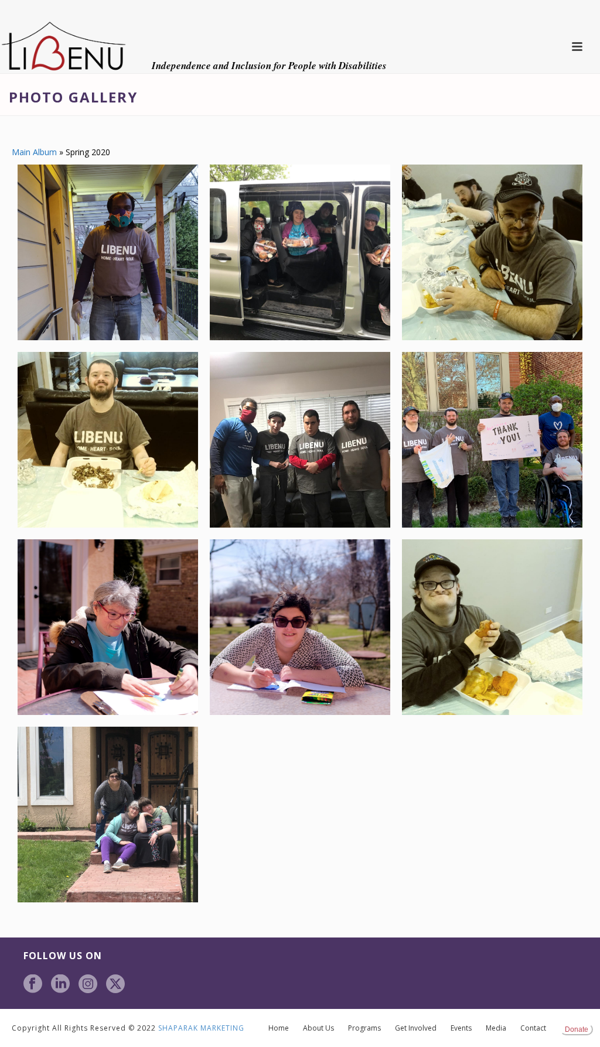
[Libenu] (63, 46)
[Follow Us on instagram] (88, 984)
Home (278, 1028)
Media (496, 1028)
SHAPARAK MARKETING (201, 1028)
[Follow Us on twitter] (115, 984)
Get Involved (416, 1028)
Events (461, 1028)
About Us (318, 1028)
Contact (533, 1028)
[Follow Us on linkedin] (60, 984)
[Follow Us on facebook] (32, 984)
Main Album (34, 152)
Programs (364, 1028)
